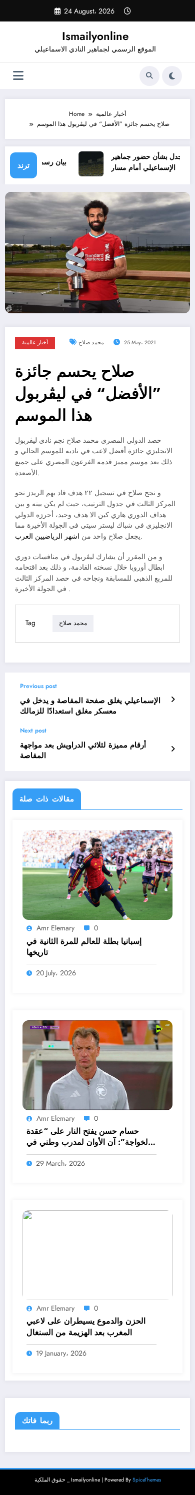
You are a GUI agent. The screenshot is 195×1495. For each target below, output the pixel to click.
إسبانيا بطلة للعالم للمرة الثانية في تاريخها (84, 947)
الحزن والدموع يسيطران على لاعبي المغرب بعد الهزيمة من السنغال (86, 1327)
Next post (33, 730)
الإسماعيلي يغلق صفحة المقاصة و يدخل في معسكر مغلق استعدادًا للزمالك (90, 706)
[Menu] (18, 75)
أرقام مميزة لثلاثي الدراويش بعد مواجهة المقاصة (83, 750)
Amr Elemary (55, 928)
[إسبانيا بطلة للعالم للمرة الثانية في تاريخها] (97, 874)
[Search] (150, 75)
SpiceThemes (146, 1480)
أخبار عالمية (35, 342)
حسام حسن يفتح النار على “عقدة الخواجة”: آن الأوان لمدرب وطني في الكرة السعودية (88, 1137)
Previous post (38, 686)
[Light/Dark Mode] (172, 76)
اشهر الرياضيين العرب (48, 536)
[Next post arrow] (172, 749)
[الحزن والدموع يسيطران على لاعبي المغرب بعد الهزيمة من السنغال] (97, 1254)
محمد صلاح (91, 342)
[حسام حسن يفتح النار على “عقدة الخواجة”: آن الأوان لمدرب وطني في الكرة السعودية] (97, 1064)
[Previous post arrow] (172, 700)
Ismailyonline (95, 36)
